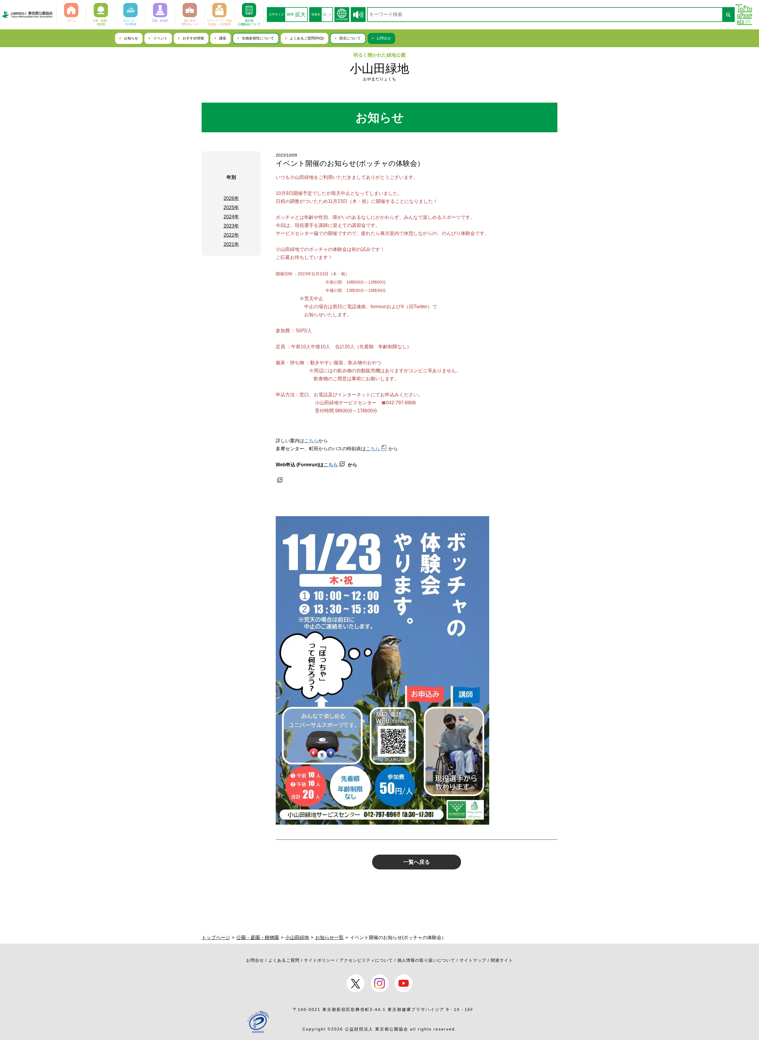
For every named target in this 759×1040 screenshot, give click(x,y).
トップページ (216, 937)
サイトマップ (473, 960)
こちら (311, 440)
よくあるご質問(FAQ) (307, 38)
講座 (222, 38)
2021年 (231, 244)
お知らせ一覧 (329, 937)
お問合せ (384, 38)
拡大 (300, 14)
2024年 (231, 216)
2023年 (231, 225)
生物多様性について (258, 38)
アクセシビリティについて (366, 960)
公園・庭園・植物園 (257, 937)
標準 (290, 14)
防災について (350, 38)
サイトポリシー (319, 960)
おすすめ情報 (193, 38)
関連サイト (502, 960)
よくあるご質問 (283, 960)
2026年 (231, 198)
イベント (160, 38)
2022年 (231, 235)
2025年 (231, 207)
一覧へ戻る (416, 862)
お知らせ (131, 38)
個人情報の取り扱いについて (426, 960)
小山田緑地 (379, 68)
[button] (358, 14)
